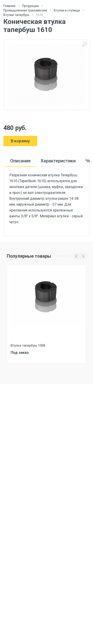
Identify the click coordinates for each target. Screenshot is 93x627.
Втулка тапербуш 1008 (28, 345)
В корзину (20, 141)
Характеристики (58, 161)
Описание (20, 161)
